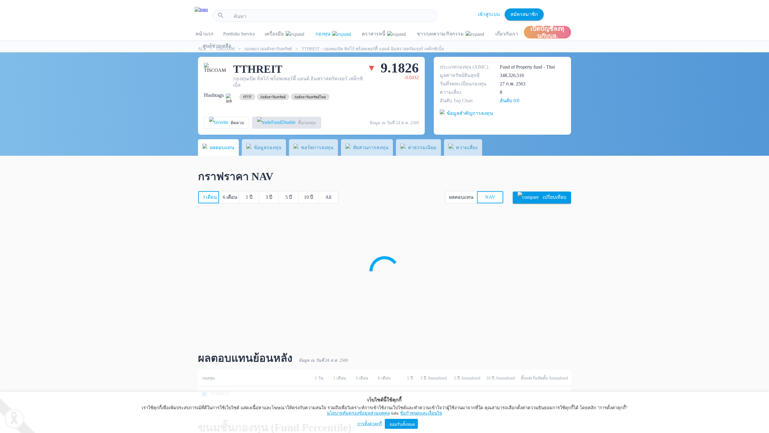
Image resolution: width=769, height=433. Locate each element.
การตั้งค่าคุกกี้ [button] (369, 424)
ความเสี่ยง (450, 92)
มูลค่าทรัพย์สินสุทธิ (460, 75)
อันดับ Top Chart (456, 100)
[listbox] (247, 97)
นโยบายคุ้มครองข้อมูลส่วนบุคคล (358, 413)
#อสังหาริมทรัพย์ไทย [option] (310, 97)
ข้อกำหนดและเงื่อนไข (421, 413)
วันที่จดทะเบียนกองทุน (463, 83)
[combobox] (333, 16)
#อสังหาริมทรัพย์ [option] (273, 97)
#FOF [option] (247, 97)
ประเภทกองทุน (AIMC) (464, 66)
